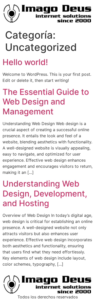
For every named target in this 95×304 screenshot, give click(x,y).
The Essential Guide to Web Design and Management (46, 101)
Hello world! (25, 62)
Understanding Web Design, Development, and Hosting (45, 193)
